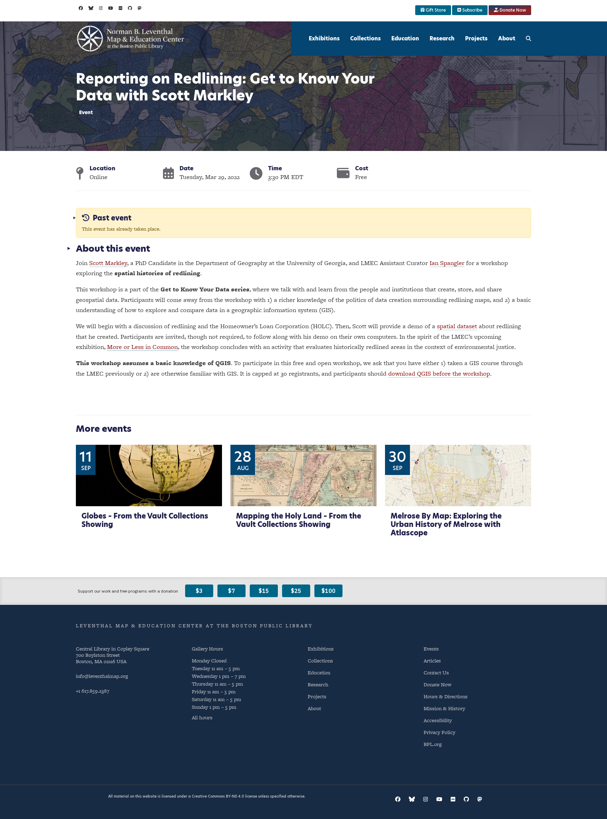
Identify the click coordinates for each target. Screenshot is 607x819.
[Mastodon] (139, 8)
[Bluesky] (91, 8)
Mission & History (444, 708)
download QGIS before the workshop (439, 373)
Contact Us (436, 672)
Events (431, 648)
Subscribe (471, 10)
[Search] (528, 38)
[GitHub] (130, 8)
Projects (476, 38)
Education (405, 38)
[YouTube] (110, 8)
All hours (202, 717)
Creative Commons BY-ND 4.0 (218, 796)
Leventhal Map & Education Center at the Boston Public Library (194, 625)
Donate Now (512, 10)
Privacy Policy (439, 732)
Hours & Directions (446, 696)
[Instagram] (101, 8)
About (506, 38)
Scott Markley (108, 262)
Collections (365, 38)
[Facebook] (81, 8)
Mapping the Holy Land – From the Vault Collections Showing (298, 520)
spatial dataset (457, 326)
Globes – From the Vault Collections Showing (144, 520)
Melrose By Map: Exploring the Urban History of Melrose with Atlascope (446, 524)
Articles (432, 660)
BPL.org (433, 744)
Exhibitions (324, 38)
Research (442, 38)
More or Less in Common (142, 346)
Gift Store (435, 10)
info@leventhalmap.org (102, 676)
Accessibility (438, 720)
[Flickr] (120, 8)
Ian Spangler (447, 262)
